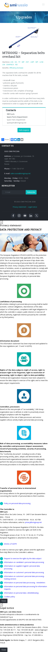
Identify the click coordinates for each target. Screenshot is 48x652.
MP (23, 62)
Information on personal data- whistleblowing (21, 593)
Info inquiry (24, 130)
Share (7, 139)
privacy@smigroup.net (33, 522)
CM (3, 64)
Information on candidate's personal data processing (24, 562)
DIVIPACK (10, 64)
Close (4, 601)
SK (16, 62)
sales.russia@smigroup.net (20, 173)
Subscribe (31, 192)
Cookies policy (9, 596)
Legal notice (32, 207)
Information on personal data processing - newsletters (24, 582)
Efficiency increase (16, 68)
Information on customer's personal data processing (24, 572)
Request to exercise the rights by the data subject (22, 558)
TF (19, 62)
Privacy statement (19, 207)
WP (37, 62)
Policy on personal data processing (17, 503)
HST (27, 62)
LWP (32, 62)
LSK (11, 62)
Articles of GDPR (10, 544)
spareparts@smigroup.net (16, 123)
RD (16, 64)
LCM (41, 62)
